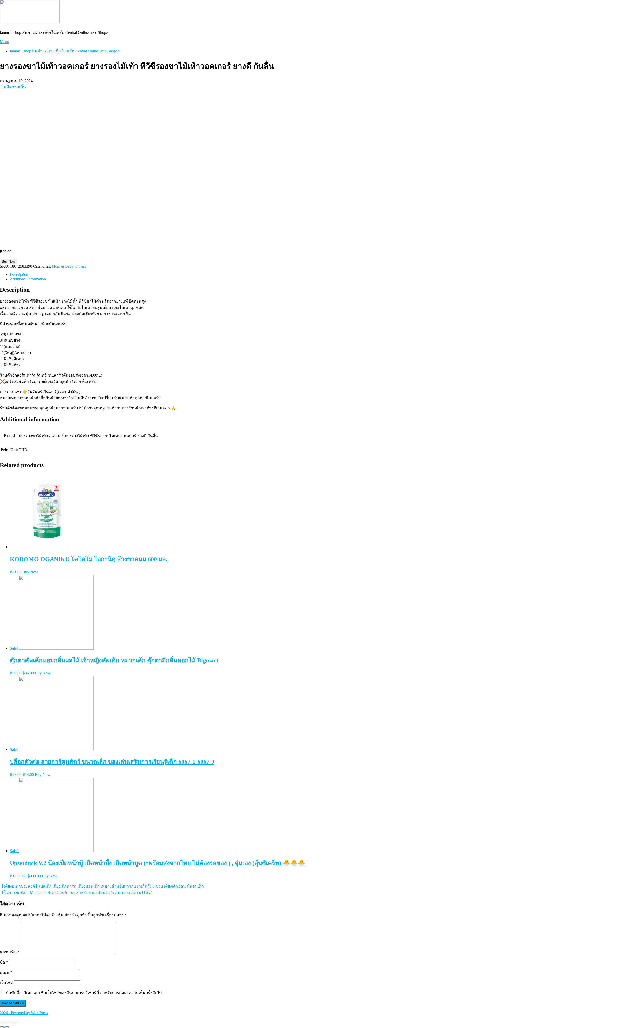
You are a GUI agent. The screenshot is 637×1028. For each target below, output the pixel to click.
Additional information (28, 279)
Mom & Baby (62, 266)
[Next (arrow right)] (7, 1027)
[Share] (7, 1022)
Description (19, 274)
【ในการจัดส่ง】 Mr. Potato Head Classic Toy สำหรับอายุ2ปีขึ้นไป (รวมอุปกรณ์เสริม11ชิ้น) (76, 892)
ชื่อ (4, 962)
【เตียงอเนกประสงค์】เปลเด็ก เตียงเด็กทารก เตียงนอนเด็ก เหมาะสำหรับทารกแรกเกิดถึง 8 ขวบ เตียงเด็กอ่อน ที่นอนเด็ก (102, 886)
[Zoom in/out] (17, 1022)
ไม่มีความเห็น (14, 87)
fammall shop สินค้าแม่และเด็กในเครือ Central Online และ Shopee (64, 51)
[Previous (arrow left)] (2, 1027)
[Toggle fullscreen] (12, 1022)
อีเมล (6, 972)
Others (80, 266)
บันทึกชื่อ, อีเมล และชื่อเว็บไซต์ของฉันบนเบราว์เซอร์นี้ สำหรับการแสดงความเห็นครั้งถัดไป (84, 993)
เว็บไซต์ (6, 983)
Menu (4, 42)
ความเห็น (10, 952)
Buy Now (8, 261)
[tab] (323, 274)
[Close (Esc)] (2, 1022)
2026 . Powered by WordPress (24, 1013)
